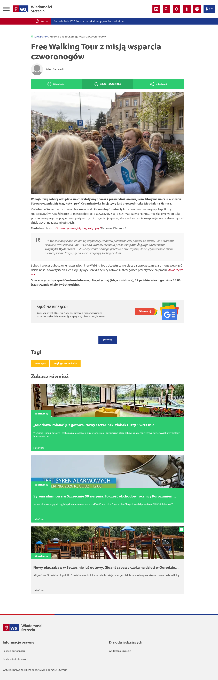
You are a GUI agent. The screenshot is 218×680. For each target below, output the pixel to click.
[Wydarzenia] (156, 9)
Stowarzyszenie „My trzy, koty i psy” (78, 228)
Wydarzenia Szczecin (120, 650)
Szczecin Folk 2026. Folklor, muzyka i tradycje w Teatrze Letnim (89, 21)
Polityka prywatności (14, 650)
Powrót (107, 340)
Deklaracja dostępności (15, 659)
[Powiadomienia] (176, 9)
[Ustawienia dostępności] (187, 9)
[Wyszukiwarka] (166, 9)
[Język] (197, 9)
